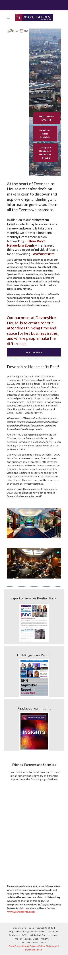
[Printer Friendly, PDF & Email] (18, 31)
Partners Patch (33, 949)
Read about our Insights (34, 708)
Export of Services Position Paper (34, 598)
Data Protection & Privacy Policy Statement (33, 946)
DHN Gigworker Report (34, 655)
